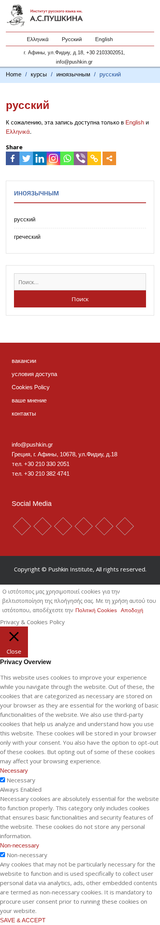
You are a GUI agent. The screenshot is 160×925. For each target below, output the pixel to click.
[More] (109, 158)
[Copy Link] (94, 158)
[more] (109, 158)
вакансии (24, 360)
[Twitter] (26, 158)
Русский (72, 39)
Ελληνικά (38, 39)
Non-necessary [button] (19, 845)
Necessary (21, 780)
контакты (24, 413)
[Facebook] (12, 158)
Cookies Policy (31, 387)
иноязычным (36, 192)
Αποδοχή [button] (132, 610)
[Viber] (80, 158)
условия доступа (34, 374)
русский (24, 219)
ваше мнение (29, 400)
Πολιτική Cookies (96, 610)
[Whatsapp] (67, 158)
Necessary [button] (14, 770)
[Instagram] (53, 158)
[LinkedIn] (40, 158)
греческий (27, 236)
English (104, 39)
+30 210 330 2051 (47, 464)
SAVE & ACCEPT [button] (22, 920)
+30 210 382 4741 (47, 473)
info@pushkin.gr (74, 62)
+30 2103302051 (104, 52)
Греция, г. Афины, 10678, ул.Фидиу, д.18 (64, 454)
